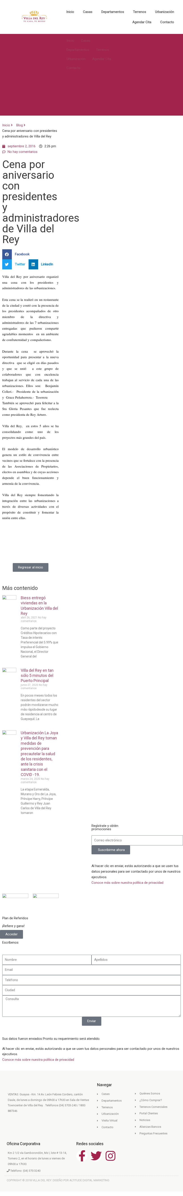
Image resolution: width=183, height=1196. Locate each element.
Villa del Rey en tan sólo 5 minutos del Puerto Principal (37, 675)
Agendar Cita (141, 22)
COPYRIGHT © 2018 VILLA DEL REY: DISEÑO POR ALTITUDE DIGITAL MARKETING (58, 1180)
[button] (17, 254)
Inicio (70, 12)
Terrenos (139, 12)
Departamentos (112, 12)
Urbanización (164, 12)
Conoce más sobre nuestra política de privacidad (127, 883)
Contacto (167, 22)
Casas (87, 12)
